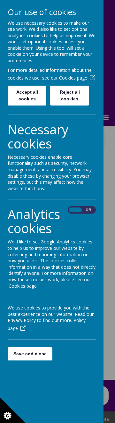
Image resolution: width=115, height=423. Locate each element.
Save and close (30, 353)
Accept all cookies (27, 95)
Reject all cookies (70, 95)
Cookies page (73, 78)
